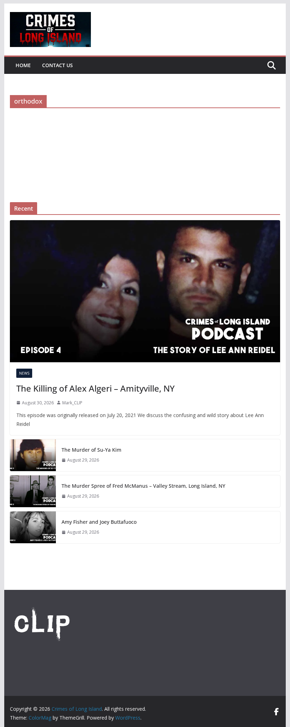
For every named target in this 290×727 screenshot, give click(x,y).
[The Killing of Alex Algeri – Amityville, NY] (145, 291)
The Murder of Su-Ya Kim (91, 449)
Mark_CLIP (72, 403)
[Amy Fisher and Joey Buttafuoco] (33, 527)
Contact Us (57, 65)
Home (23, 65)
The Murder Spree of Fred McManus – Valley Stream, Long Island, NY (143, 485)
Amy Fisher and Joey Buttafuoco (99, 521)
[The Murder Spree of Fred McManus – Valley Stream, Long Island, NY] (33, 491)
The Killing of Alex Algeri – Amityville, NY (95, 388)
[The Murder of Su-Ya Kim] (33, 455)
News (24, 373)
